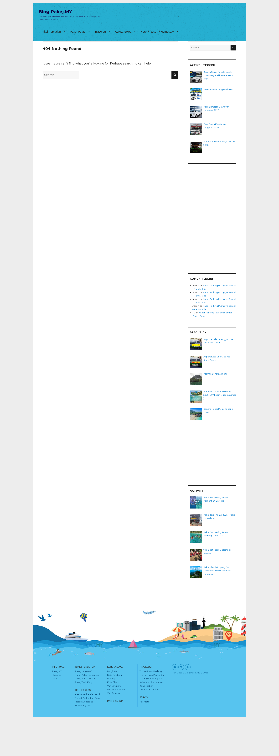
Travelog (100, 31)
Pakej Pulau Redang (85, 678)
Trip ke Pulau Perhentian (152, 675)
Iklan (54, 678)
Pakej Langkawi (83, 671)
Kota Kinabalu (114, 675)
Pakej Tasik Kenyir (84, 682)
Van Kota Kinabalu (116, 689)
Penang (111, 678)
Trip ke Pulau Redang (151, 671)
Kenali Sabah (146, 686)
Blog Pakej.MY (55, 11)
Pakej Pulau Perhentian (87, 675)
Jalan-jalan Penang (149, 689)
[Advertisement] (213, 215)
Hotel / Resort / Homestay (157, 31)
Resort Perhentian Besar (88, 698)
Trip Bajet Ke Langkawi (151, 678)
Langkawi (112, 671)
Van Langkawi (114, 686)
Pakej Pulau (77, 31)
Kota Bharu (113, 682)
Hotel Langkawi (83, 705)
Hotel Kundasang (84, 701)
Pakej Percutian (51, 31)
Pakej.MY (57, 671)
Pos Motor (145, 701)
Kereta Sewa (123, 31)
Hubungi (56, 675)
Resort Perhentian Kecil (87, 694)
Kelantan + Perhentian (151, 682)
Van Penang (113, 693)
